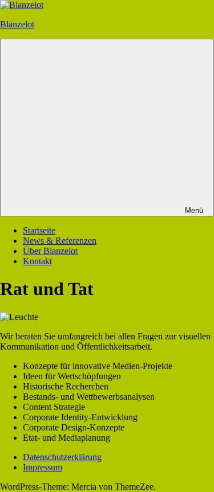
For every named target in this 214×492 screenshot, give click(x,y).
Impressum (42, 467)
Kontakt (37, 261)
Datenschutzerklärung (62, 457)
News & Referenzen (59, 240)
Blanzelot (17, 24)
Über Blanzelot (50, 251)
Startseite (39, 230)
